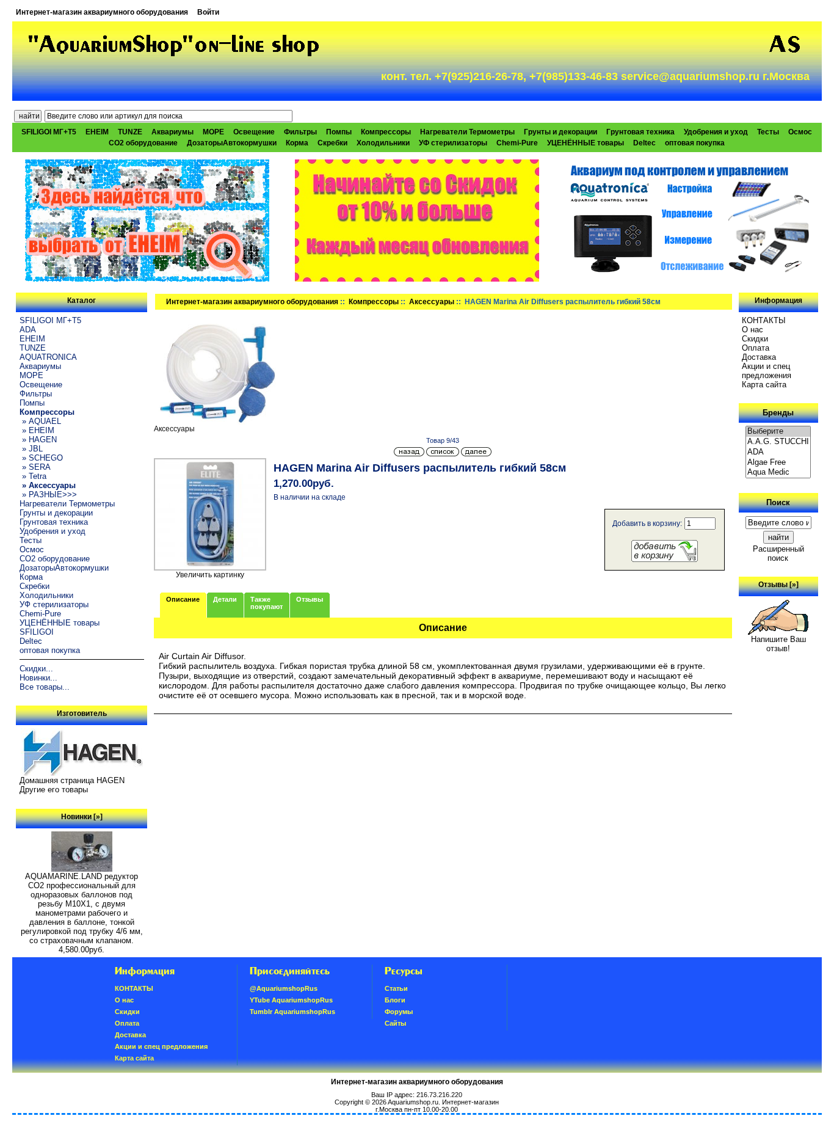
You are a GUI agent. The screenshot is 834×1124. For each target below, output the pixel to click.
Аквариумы (172, 132)
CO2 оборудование (143, 143)
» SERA (35, 467)
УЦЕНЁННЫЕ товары (585, 143)
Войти (208, 12)
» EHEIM (37, 430)
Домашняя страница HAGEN (72, 780)
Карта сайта (764, 384)
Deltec (644, 143)
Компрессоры (374, 301)
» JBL (31, 448)
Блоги (395, 1000)
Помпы (339, 132)
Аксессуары (431, 301)
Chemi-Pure (517, 143)
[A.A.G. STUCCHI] (778, 442)
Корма (297, 143)
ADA (28, 329)
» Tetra (33, 476)
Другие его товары (54, 789)
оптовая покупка (695, 143)
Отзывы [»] (778, 584)
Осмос (800, 132)
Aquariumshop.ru (413, 1102)
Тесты (768, 132)
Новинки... (38, 677)
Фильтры (300, 132)
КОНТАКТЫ (764, 320)
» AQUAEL (40, 421)
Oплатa (755, 347)
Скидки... (36, 668)
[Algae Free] (778, 463)
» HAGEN (38, 439)
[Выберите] (778, 431)
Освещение (254, 132)
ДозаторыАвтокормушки (232, 143)
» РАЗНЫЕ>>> (48, 494)
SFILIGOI (37, 632)
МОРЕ (213, 132)
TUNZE (130, 132)
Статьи (396, 988)
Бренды (778, 412)
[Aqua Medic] (778, 472)
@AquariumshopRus (283, 988)
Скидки (755, 338)
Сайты (395, 1023)
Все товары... (45, 687)
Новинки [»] (82, 816)
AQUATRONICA (48, 357)
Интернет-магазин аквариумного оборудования (102, 12)
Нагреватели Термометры (467, 132)
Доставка (759, 357)
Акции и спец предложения (766, 371)
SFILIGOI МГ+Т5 (48, 132)
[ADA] (778, 452)
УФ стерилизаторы (453, 143)
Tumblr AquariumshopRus (292, 1011)
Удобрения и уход (716, 132)
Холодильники (383, 143)
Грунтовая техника (640, 132)
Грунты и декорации (560, 132)
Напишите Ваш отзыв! (778, 644)
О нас (752, 329)
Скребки (332, 143)
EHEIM (97, 132)
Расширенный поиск (778, 553)
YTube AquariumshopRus (291, 1000)
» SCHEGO (41, 457)
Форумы (399, 1011)
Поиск (778, 502)
